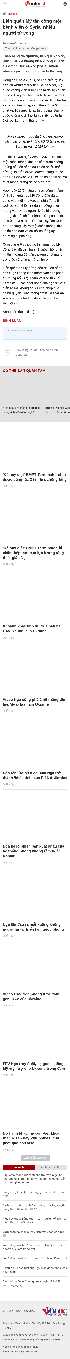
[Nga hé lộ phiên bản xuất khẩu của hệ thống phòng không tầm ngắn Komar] (35, 818)
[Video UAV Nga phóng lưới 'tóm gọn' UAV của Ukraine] (35, 966)
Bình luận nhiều (51, 1167)
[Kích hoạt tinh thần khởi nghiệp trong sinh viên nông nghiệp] (22, 388)
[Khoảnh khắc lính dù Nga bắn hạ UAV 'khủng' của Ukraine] (35, 598)
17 (35, 1209)
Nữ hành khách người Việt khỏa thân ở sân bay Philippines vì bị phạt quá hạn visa (31, 1138)
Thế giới (12, 13)
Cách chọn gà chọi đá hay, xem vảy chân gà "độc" (34, 1232)
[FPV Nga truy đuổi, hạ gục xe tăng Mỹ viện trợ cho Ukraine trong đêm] (35, 1036)
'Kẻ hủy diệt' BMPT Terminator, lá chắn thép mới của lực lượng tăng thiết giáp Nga (33, 553)
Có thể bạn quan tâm (24, 371)
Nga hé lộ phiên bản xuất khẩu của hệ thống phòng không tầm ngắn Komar (33, 851)
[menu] (5, 4)
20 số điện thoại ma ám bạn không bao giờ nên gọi (35, 1258)
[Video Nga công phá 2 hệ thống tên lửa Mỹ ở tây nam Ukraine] (35, 671)
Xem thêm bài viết (35, 1158)
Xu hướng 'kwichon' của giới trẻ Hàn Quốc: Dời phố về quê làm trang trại (32, 1247)
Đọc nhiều (19, 1167)
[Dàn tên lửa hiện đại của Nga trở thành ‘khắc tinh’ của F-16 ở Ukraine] (35, 745)
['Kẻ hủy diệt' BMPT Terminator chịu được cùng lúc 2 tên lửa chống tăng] (35, 446)
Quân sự (9, 486)
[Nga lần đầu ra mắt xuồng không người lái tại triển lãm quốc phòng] (35, 896)
